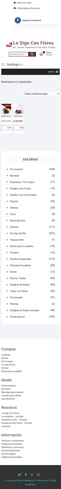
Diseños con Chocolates (23, 194)
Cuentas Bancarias (10, 450)
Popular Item (17, 239)
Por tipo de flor (18, 233)
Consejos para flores (11, 395)
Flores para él (17, 316)
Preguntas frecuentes (11, 444)
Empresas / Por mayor (22, 182)
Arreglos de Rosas (20, 284)
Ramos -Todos (18, 278)
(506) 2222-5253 (23, 3)
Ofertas (14, 207)
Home (13, 271)
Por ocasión (16, 169)
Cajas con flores (19, 291)
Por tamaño (16, 297)
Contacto (5, 426)
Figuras (14, 201)
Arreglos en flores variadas (24, 310)
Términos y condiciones (12, 440)
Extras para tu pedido (11, 371)
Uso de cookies (8, 454)
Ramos (4, 358)
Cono (13, 214)
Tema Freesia (42, 480)
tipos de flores (8, 399)
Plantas (14, 303)
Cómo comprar (8, 385)
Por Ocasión (7, 361)
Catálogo (5, 355)
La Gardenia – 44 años (12, 416)
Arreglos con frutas (20, 188)
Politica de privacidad (11, 457)
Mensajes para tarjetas (12, 392)
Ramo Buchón (17, 220)
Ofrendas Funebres (20, 265)
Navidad (14, 175)
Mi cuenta (6, 389)
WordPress (30, 484)
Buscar (32, 54)
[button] (51, 72)
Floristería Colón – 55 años (14, 419)
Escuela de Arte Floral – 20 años (16, 423)
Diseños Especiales (20, 259)
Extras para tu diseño (21, 246)
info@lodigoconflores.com (28, 8)
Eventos (14, 226)
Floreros (14, 252)
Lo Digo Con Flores (33, 43)
